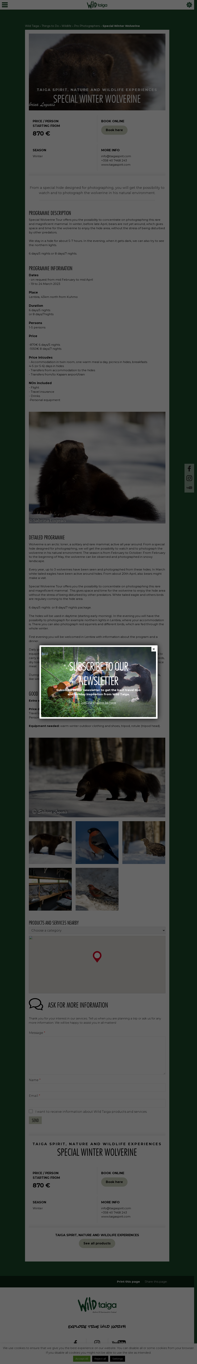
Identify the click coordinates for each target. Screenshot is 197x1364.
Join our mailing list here (98, 702)
